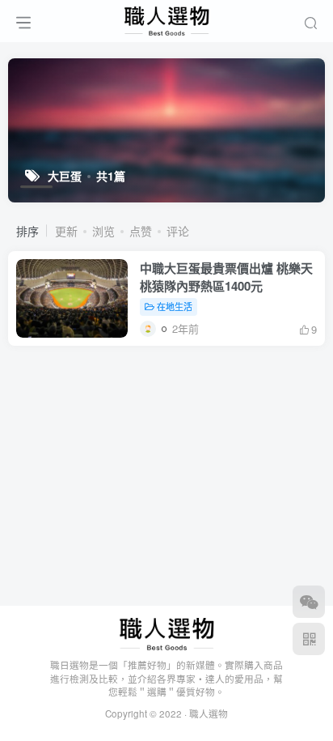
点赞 (140, 231)
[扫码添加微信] (309, 602)
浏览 (103, 231)
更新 (66, 231)
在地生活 (174, 306)
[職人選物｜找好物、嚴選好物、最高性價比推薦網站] (167, 632)
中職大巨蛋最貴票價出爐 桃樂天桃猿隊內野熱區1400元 (226, 277)
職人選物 (208, 713)
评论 (177, 231)
